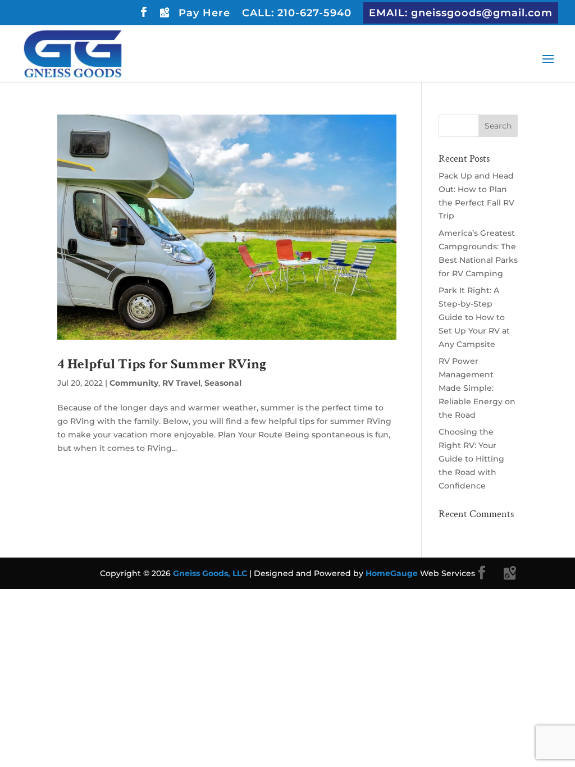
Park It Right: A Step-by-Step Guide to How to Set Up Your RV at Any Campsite (474, 317)
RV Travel (181, 383)
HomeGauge (392, 573)
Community (133, 383)
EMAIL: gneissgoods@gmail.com (461, 13)
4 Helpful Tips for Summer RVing (161, 363)
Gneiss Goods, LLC (211, 573)
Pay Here (204, 13)
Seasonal (222, 383)
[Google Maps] (163, 15)
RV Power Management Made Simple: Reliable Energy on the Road (477, 387)
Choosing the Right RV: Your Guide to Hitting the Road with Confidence (471, 458)
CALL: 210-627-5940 (297, 13)
